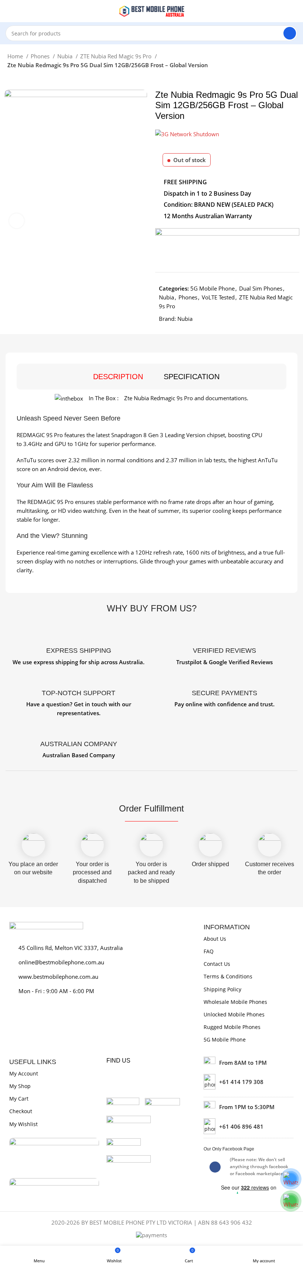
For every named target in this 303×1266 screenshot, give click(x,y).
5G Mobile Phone (212, 288)
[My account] (294, 11)
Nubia (65, 56)
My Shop (20, 1086)
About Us (215, 938)
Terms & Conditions (228, 976)
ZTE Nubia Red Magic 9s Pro (116, 56)
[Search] (289, 33)
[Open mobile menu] (8, 11)
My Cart (18, 1098)
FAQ (209, 951)
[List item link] (248, 1082)
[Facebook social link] (215, 1167)
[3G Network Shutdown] (187, 133)
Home (15, 56)
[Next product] (26, 78)
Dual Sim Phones (260, 288)
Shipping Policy (222, 989)
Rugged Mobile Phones (232, 1026)
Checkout (20, 1111)
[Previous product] (11, 78)
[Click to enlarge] (16, 220)
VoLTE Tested (218, 297)
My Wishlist (23, 1124)
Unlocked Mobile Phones (234, 1014)
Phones (41, 56)
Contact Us (217, 963)
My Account (23, 1073)
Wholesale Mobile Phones (235, 1001)
